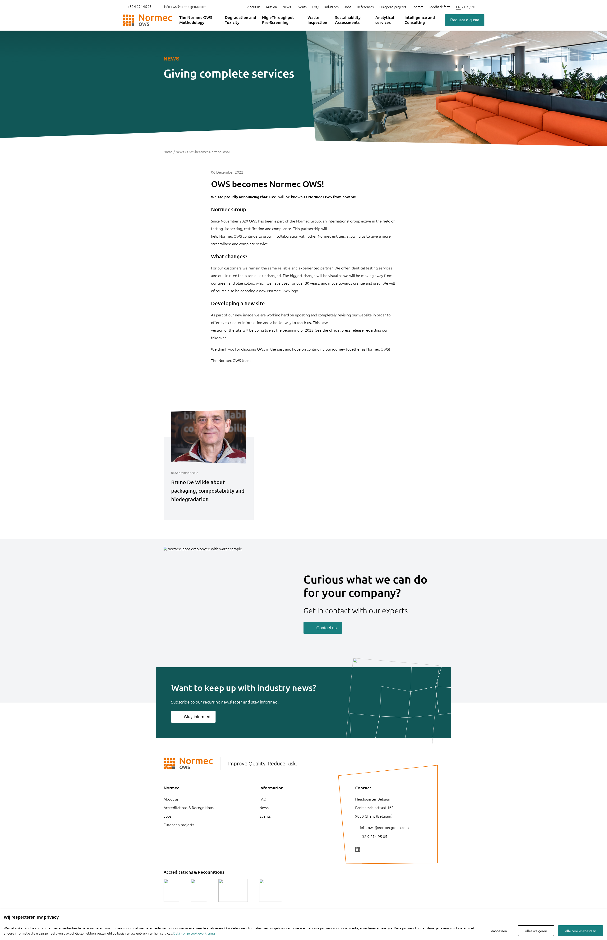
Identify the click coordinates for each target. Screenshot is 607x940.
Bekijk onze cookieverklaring (194, 933)
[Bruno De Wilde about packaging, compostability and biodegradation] (208, 510)
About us (253, 6)
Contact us (326, 627)
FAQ (315, 6)
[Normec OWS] (147, 20)
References (365, 6)
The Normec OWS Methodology (195, 20)
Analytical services (384, 20)
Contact (417, 6)
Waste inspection (317, 20)
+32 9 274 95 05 (139, 6)
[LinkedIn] (357, 849)
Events (302, 6)
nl (473, 6)
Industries (331, 6)
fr (466, 6)
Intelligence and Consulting (420, 20)
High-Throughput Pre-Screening (278, 20)
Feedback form (440, 6)
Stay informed (197, 716)
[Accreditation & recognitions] (171, 890)
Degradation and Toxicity (240, 20)
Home (168, 151)
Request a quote (464, 20)
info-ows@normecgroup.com (185, 6)
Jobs (347, 6)
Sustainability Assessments (348, 20)
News (287, 6)
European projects (392, 6)
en (458, 6)
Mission (271, 6)
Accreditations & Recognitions (189, 807)
